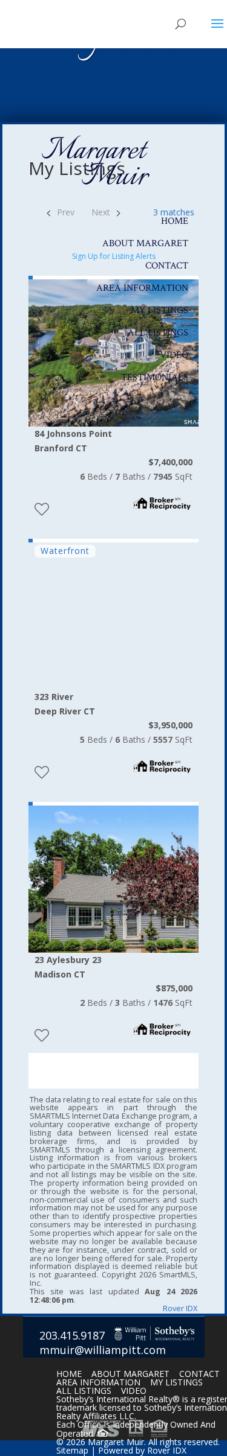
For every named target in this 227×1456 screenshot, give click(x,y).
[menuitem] (79, 1064)
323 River (65, 704)
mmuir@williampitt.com (102, 1350)
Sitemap (72, 1450)
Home (174, 221)
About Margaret (145, 243)
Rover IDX (180, 1308)
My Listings (159, 310)
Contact (166, 265)
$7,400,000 (170, 462)
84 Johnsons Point (73, 441)
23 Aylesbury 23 (68, 967)
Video (174, 355)
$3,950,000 (170, 725)
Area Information (142, 288)
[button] (41, 612)
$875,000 (174, 988)
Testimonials (154, 377)
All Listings (158, 332)
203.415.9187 (72, 1335)
